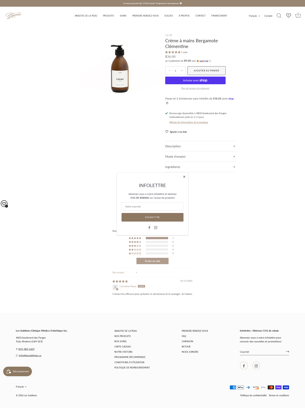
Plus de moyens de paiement (195, 88)
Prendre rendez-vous (145, 15)
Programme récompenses (129, 357)
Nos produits (122, 336)
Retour (186, 346)
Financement (219, 15)
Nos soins (120, 341)
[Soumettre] (287, 351)
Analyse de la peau (86, 15)
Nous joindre (190, 351)
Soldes (168, 15)
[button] (173, 52)
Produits (108, 15)
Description (173, 146)
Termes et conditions (279, 395)
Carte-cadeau (122, 346)
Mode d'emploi (175, 156)
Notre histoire (123, 351)
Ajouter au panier (206, 70)
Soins (123, 15)
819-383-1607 (26, 348)
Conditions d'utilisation (129, 362)
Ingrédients (172, 167)
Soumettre (152, 217)
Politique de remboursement (132, 367)
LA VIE (168, 35)
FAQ (184, 336)
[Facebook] (149, 227)
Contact (200, 15)
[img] (120, 281)
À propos (184, 15)
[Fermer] (184, 176)
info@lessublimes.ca (30, 355)
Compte (268, 15)
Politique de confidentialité (253, 395)
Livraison (187, 341)
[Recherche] (278, 15)
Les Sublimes (30, 395)
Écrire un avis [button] (152, 260)
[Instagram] (155, 227)
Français (253, 15)
